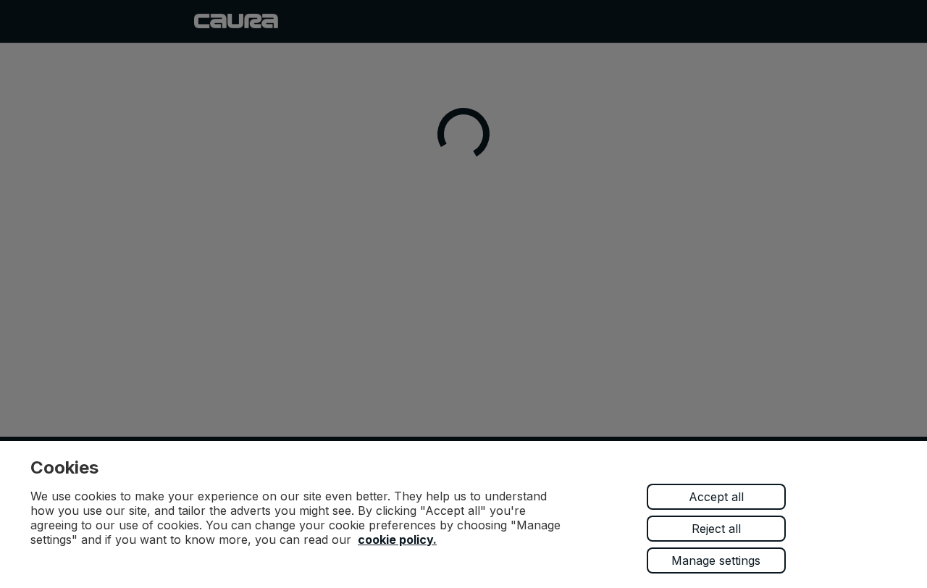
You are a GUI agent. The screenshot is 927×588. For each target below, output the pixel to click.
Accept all (716, 497)
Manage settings (715, 560)
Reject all (716, 528)
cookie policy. (397, 539)
